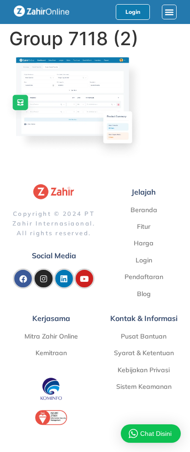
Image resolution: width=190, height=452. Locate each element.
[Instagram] (43, 278)
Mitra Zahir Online (51, 336)
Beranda (144, 210)
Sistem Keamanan (144, 386)
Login (144, 260)
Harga (144, 243)
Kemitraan (51, 353)
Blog (144, 294)
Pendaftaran (144, 277)
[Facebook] (23, 278)
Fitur (143, 226)
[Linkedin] (64, 278)
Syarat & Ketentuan (144, 353)
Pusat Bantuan (143, 336)
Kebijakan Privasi (144, 370)
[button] (169, 12)
